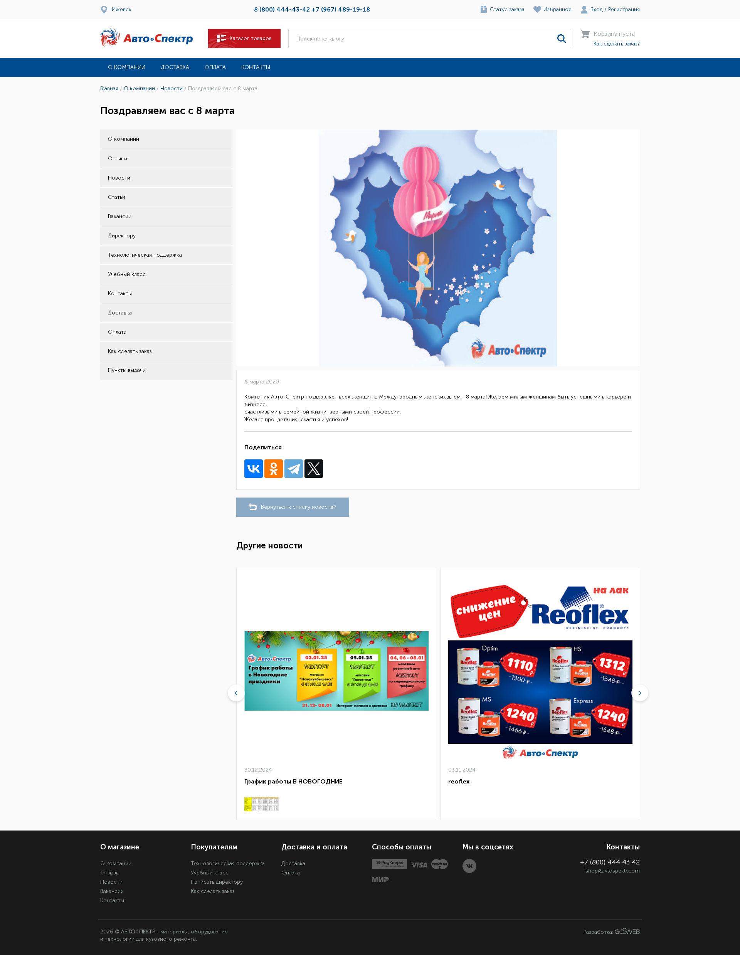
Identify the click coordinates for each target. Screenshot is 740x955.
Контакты (255, 67)
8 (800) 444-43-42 (282, 9)
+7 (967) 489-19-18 (340, 9)
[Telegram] (293, 468)
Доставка (175, 67)
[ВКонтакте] (253, 468)
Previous (236, 692)
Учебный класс (127, 274)
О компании (126, 67)
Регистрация (624, 9)
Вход (596, 9)
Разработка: (599, 932)
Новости (119, 178)
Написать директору (217, 882)
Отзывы (117, 158)
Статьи (116, 197)
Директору (122, 235)
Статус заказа (507, 9)
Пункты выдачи (127, 370)
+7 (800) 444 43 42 (610, 862)
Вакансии (119, 216)
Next (639, 692)
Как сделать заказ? (617, 43)
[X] (313, 468)
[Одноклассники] (273, 468)
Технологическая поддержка (145, 255)
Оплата (215, 67)
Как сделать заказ (130, 351)
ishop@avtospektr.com (612, 871)
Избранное (557, 9)
